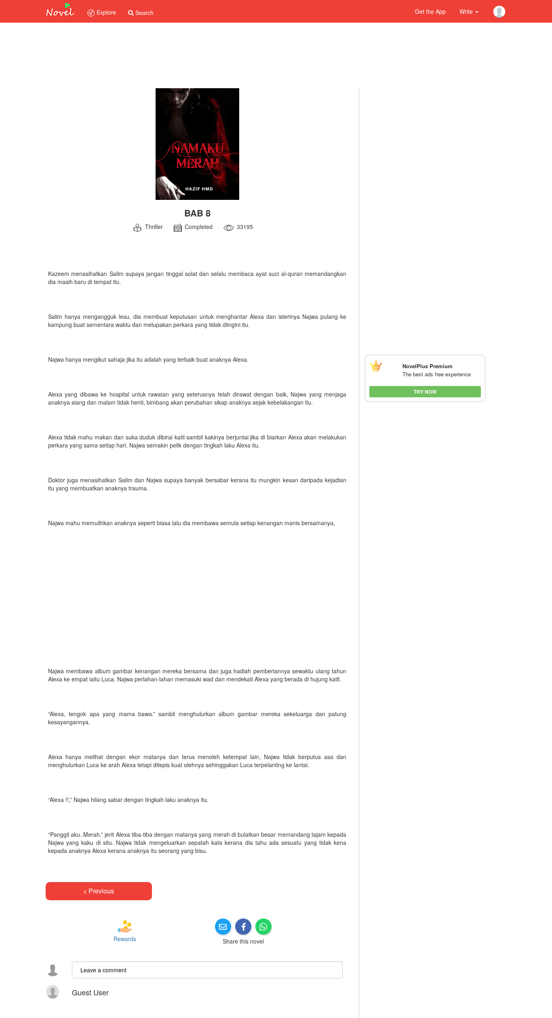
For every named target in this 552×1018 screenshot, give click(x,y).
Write (466, 11)
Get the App (430, 11)
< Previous (98, 890)
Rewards (125, 939)
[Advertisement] (197, 598)
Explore (105, 12)
